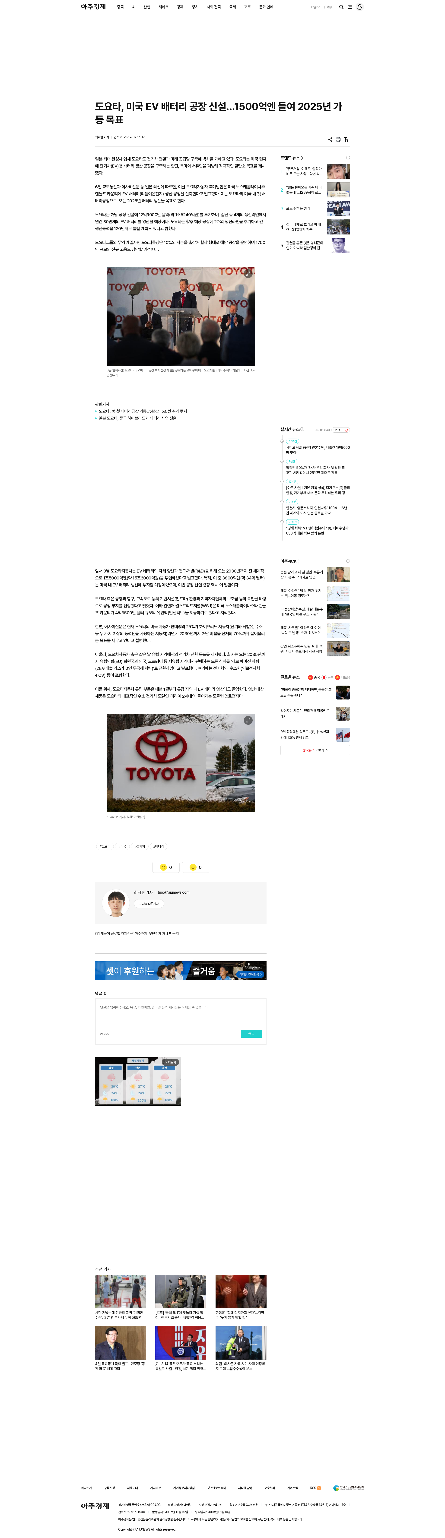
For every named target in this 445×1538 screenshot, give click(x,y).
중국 (120, 7)
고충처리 (269, 1488)
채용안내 (132, 1488)
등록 (251, 1034)
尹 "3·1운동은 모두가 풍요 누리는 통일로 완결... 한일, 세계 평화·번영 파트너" (179, 1366)
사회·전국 (214, 7)
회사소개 (86, 1488)
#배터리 (158, 846)
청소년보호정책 (216, 1488)
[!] (348, 157)
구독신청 (109, 1488)
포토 (247, 7)
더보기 (302, 751)
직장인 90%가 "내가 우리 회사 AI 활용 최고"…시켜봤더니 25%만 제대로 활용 (315, 470)
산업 (146, 7)
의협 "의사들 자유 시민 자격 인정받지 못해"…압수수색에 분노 (240, 1366)
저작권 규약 (245, 1488)
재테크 (164, 7)
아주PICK (288, 561)
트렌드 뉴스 (289, 158)
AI (133, 7)
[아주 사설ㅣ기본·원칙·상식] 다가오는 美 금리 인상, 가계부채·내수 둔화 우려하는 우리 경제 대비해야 (318, 491)
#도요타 (105, 846)
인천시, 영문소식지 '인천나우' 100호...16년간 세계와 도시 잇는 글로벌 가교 (316, 510)
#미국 (122, 846)
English (315, 7)
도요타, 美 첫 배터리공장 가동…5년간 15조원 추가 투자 (143, 411)
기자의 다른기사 (149, 904)
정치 (195, 7)
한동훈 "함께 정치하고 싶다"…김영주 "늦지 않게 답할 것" (240, 1315)
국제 (232, 7)
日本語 (328, 7)
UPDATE (339, 430)
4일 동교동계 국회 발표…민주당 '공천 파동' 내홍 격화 (120, 1366)
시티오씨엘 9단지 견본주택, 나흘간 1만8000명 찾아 (318, 450)
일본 (330, 677)
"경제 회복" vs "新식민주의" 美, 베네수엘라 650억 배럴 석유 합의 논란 (317, 530)
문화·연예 (266, 7)
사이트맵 (292, 1488)
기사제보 (155, 1488)
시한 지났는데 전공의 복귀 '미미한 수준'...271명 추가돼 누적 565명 (119, 1315)
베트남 (345, 677)
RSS (313, 1488)
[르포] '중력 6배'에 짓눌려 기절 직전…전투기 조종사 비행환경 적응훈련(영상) (179, 1315)
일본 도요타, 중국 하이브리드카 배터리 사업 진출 (138, 418)
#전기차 (139, 846)
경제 (180, 7)
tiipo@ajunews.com (174, 892)
